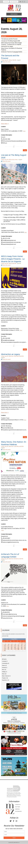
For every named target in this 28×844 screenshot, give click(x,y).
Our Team (17, 806)
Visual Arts (5, 680)
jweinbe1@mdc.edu (8, 428)
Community (5, 663)
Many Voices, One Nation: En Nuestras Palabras (11, 49)
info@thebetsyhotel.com (9, 240)
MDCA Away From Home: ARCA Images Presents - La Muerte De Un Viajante (11, 43)
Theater (5, 678)
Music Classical (6, 676)
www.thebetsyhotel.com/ (9, 244)
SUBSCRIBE (6, 1)
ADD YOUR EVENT (14, 1)
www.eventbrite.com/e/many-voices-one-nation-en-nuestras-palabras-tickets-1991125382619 (15, 540)
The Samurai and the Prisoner (9, 39)
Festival (4, 667)
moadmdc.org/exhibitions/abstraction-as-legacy (15, 430)
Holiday (4, 671)
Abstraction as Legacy (7, 46)
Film (4, 669)
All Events (4, 659)
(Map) (24, 131)
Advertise (17, 809)
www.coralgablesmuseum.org (11, 542)
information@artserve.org (10, 614)
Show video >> (5, 123)
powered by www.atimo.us (14, 842)
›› (17, 639)
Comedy (4, 661)
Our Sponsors (18, 811)
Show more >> (5, 412)
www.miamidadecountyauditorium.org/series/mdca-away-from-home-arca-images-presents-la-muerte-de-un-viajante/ (15, 342)
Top (25, 150)
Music (4, 673)
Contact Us (17, 804)
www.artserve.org (7, 618)
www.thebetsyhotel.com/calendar (12, 242)
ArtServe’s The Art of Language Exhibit (11, 52)
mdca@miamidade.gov (9, 340)
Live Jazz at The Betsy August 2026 (10, 41)
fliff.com (5, 143)
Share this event (6, 61)
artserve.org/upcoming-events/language (13, 616)
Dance (4, 665)
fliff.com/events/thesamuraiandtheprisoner (14, 141)
